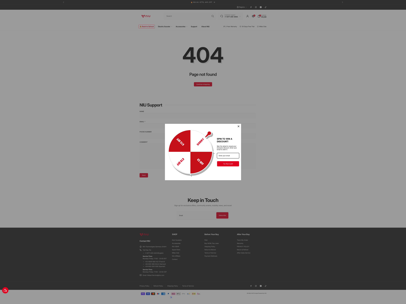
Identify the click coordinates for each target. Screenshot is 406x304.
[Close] (238, 126)
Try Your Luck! (228, 164)
